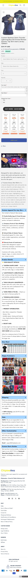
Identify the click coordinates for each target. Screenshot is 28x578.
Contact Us (3, 512)
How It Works (4, 533)
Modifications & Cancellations (8, 517)
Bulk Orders (4, 540)
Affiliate (3, 542)
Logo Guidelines (5, 531)
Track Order (4, 510)
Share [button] (4, 146)
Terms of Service (5, 553)
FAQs (2, 506)
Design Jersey (4, 528)
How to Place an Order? (7, 508)
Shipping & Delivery (6, 515)
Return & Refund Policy (6, 521)
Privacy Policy (4, 551)
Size (2, 70)
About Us (3, 549)
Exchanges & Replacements (7, 519)
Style (2, 63)
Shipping (3, 53)
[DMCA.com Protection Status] (23, 577)
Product (3, 56)
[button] (3, 5)
